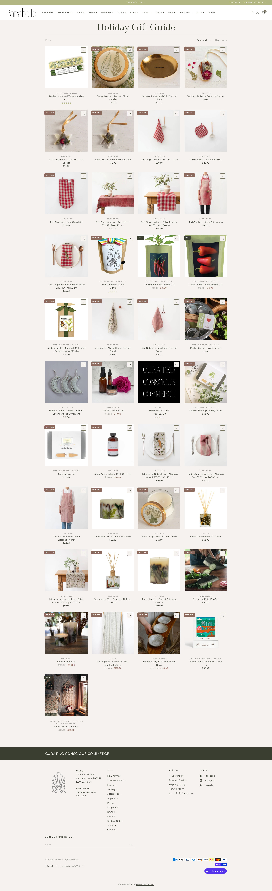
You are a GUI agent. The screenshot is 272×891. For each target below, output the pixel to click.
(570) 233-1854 (83, 781)
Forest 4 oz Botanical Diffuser (205, 536)
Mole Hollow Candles (66, 93)
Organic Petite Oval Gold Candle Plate (159, 98)
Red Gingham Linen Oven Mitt (66, 222)
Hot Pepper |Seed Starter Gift (159, 284)
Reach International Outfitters (205, 658)
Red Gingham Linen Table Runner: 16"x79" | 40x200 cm (159, 224)
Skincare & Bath (64, 12)
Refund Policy (176, 788)
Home (79, 12)
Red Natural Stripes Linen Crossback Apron (66, 538)
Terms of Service (177, 780)
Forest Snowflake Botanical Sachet (113, 159)
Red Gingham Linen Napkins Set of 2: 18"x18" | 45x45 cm (66, 286)
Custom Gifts (184, 12)
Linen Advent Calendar (66, 726)
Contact (211, 12)
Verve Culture (206, 596)
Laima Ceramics (159, 658)
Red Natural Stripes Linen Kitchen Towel (159, 350)
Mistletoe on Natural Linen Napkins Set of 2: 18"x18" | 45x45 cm (159, 476)
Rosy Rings (113, 93)
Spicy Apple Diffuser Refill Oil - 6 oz (112, 474)
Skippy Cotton (66, 407)
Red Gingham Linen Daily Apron (205, 222)
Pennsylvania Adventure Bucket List (206, 663)
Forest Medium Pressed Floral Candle (112, 98)
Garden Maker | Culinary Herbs (205, 410)
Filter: (48, 40)
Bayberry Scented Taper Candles (66, 96)
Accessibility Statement (181, 793)
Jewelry (91, 12)
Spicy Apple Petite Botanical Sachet (205, 96)
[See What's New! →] (136, 2)
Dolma (113, 658)
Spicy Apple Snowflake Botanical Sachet (66, 161)
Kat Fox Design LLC (145, 884)
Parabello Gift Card (159, 410)
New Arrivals (47, 12)
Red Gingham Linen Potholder (205, 159)
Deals (170, 12)
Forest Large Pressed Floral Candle (159, 536)
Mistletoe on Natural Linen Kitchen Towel (112, 350)
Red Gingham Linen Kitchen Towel (159, 159)
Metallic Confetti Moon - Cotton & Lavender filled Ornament (66, 412)
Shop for (146, 12)
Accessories (106, 12)
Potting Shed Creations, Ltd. (113, 281)
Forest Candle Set (66, 661)
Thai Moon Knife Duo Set (206, 599)
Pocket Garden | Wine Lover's (205, 348)
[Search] (252, 12)
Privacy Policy (176, 776)
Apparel (120, 12)
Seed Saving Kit (66, 474)
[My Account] (257, 12)
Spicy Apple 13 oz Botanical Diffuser (112, 599)
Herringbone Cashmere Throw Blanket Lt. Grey (113, 663)
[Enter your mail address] (131, 844)
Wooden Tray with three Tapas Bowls (159, 663)
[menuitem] (47, 12)
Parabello (159, 407)
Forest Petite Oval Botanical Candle (113, 536)
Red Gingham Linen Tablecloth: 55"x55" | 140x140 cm (112, 224)
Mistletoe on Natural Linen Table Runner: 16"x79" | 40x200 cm (66, 601)
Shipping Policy (177, 784)
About (199, 12)
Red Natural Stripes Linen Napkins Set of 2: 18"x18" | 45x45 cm (206, 476)
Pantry (133, 12)
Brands (159, 12)
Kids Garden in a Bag (113, 284)
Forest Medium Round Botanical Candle (159, 601)
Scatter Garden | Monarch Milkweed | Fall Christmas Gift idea (66, 350)
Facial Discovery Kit (113, 410)
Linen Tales (159, 156)
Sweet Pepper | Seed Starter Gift (206, 284)
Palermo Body (113, 407)
